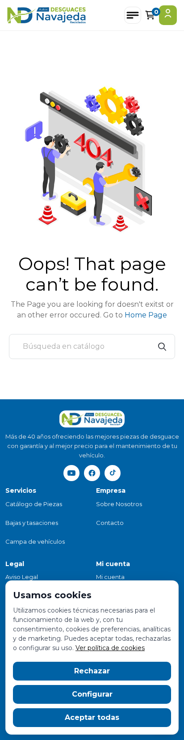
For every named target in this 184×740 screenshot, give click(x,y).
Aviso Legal (21, 576)
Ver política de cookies (110, 648)
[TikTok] (113, 473)
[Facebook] (92, 473)
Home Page (146, 315)
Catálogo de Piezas (33, 503)
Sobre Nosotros (119, 503)
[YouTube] (71, 473)
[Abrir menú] (132, 15)
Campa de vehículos (35, 541)
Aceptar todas (92, 717)
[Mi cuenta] (168, 15)
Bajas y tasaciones (31, 522)
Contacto (110, 522)
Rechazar (92, 671)
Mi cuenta (110, 576)
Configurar (92, 694)
